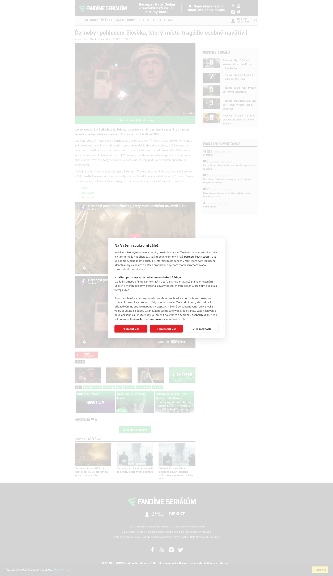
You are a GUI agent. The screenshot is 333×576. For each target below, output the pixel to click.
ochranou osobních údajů (195, 314)
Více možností (202, 329)
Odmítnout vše (166, 329)
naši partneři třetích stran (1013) (198, 256)
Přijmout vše (131, 329)
